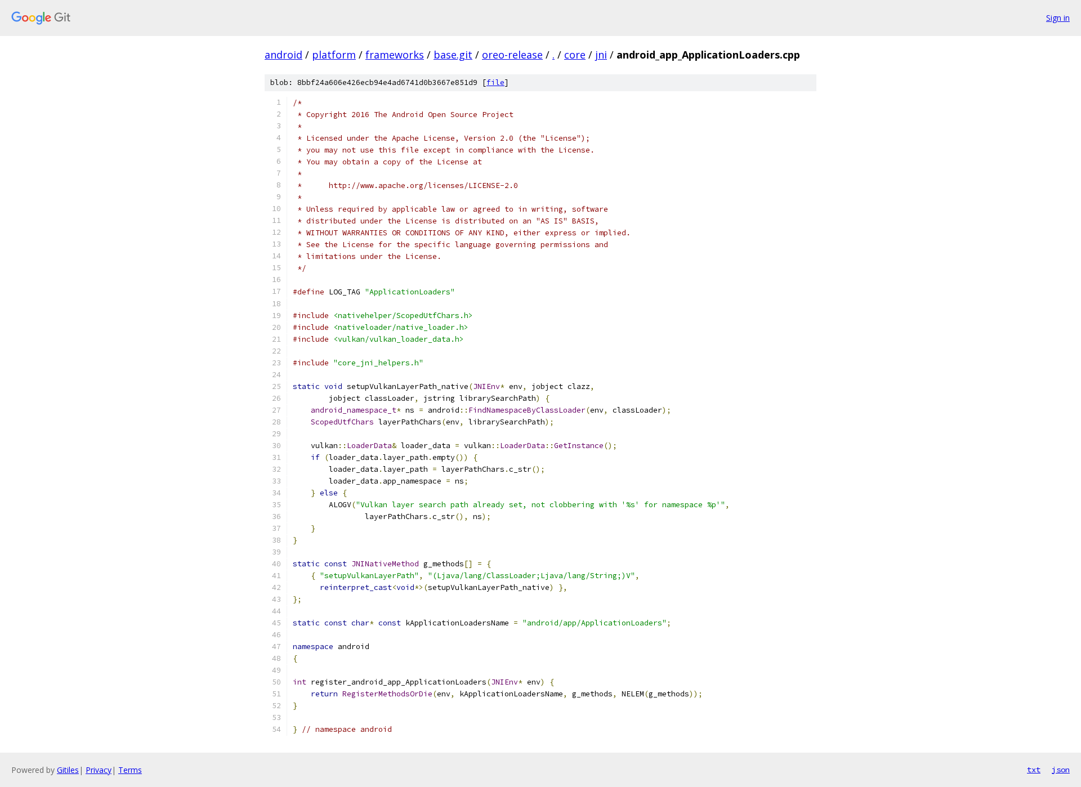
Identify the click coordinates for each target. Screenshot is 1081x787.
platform (334, 54)
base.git (453, 54)
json (1061, 769)
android (283, 54)
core (575, 54)
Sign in (1058, 17)
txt (1033, 769)
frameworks (394, 54)
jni (601, 54)
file (495, 82)
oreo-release (512, 54)
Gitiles (68, 769)
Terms (130, 769)
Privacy (98, 769)
